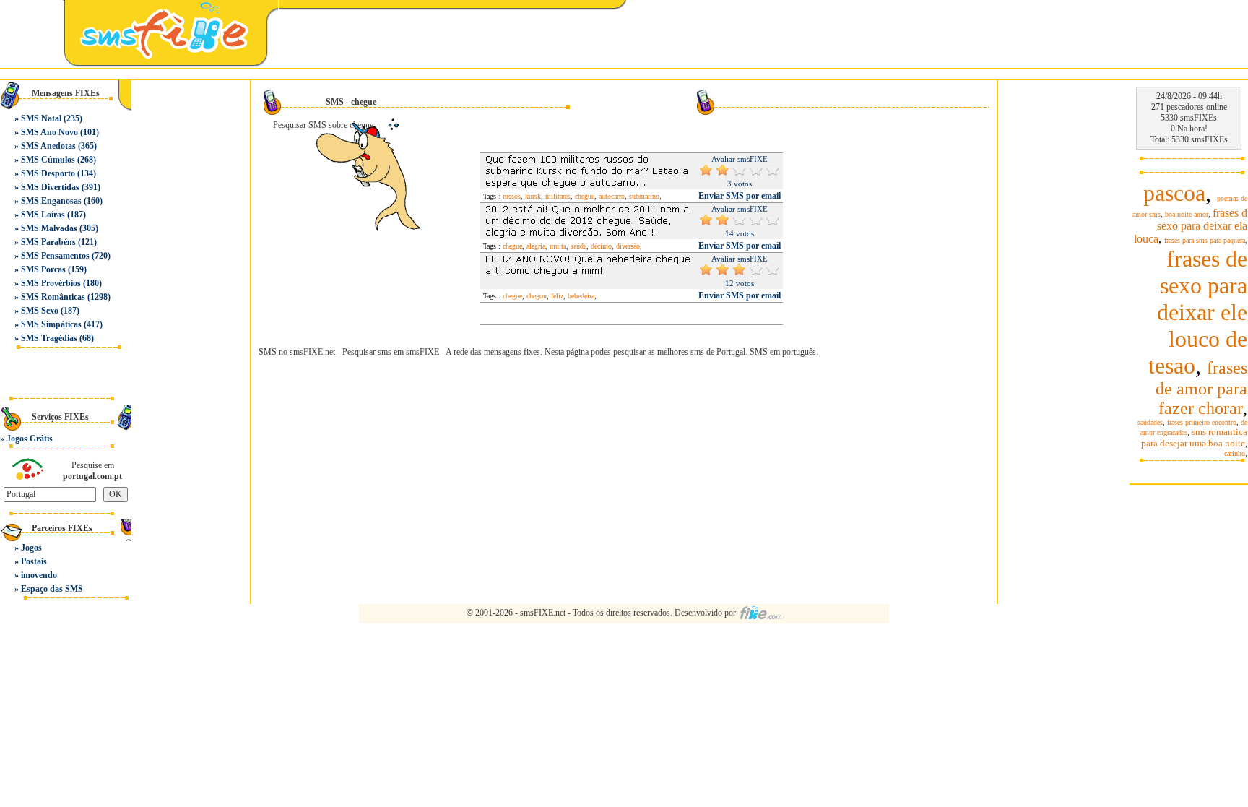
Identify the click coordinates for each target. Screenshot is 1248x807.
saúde (578, 246)
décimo (601, 246)
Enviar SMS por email (739, 196)
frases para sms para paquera (1204, 240)
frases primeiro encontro (1201, 422)
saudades (1150, 422)
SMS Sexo (39, 311)
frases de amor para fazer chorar (1201, 388)
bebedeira (581, 296)
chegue (584, 196)
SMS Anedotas (48, 146)
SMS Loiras (43, 215)
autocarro (612, 196)
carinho (1234, 453)
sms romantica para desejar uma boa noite (1194, 437)
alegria (535, 246)
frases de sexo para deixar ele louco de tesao (1197, 312)
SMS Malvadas (49, 228)
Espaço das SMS (52, 589)
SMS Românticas (53, 297)
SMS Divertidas (50, 187)
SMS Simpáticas (51, 324)
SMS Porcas (43, 269)
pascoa (1174, 193)
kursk (533, 196)
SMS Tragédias (49, 338)
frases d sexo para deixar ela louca (1190, 226)
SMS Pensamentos (55, 256)
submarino (644, 196)
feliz (557, 296)
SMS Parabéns (48, 242)
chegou (536, 296)
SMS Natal (41, 118)
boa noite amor (1186, 214)
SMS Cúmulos (48, 160)
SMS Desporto (48, 173)
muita (558, 246)
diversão (628, 246)
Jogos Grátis (29, 438)
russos (512, 196)
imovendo (39, 575)
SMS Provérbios (51, 283)
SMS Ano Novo (49, 132)
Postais (34, 561)
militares (558, 196)
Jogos (31, 548)
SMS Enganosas (51, 201)
